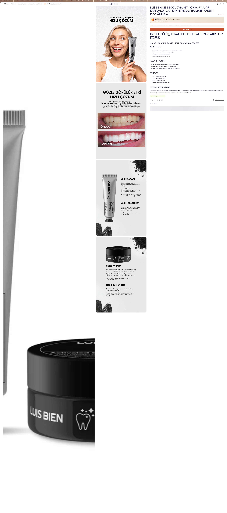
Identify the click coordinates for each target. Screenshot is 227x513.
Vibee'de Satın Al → (187, 29)
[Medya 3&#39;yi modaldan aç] (121, 121)
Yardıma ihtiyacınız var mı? (219, 100)
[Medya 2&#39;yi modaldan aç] (121, 44)
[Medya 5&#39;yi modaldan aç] (121, 274)
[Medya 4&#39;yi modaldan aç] (121, 198)
